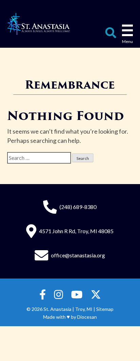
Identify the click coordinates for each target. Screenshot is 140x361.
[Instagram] (58, 294)
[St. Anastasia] (38, 24)
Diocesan (87, 317)
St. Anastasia (57, 309)
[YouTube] (77, 294)
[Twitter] (96, 294)
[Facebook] (42, 294)
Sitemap (104, 309)
